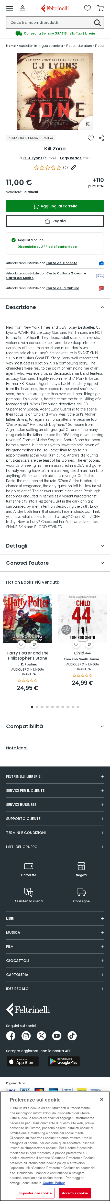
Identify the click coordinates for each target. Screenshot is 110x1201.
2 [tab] (37, 707)
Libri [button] (10, 918)
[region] (55, 1146)
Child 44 (82, 653)
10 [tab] (78, 707)
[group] (55, 33)
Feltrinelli (30, 192)
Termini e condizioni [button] (26, 832)
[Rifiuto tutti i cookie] (101, 1099)
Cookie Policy (54, 1182)
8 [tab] (68, 707)
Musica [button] (13, 932)
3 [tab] (42, 707)
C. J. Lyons (32, 158)
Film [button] (10, 946)
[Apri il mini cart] (100, 8)
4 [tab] (47, 707)
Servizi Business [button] (21, 804)
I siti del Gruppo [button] (22, 846)
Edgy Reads (71, 158)
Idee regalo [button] (17, 988)
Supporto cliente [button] (23, 818)
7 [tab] (63, 707)
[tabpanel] (55, 91)
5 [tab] (52, 707)
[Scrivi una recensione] (73, 167)
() (65, 167)
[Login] (22, 8)
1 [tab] (55, 126)
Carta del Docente (61, 263)
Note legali (17, 748)
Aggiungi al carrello (59, 206)
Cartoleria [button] (17, 974)
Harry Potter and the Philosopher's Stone (28, 656)
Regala (59, 221)
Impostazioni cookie (35, 1193)
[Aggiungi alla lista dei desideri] (91, 138)
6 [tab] (58, 707)
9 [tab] (73, 707)
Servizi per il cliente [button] (25, 790)
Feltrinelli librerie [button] (23, 776)
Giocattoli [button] (17, 960)
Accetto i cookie (75, 1193)
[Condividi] (101, 138)
